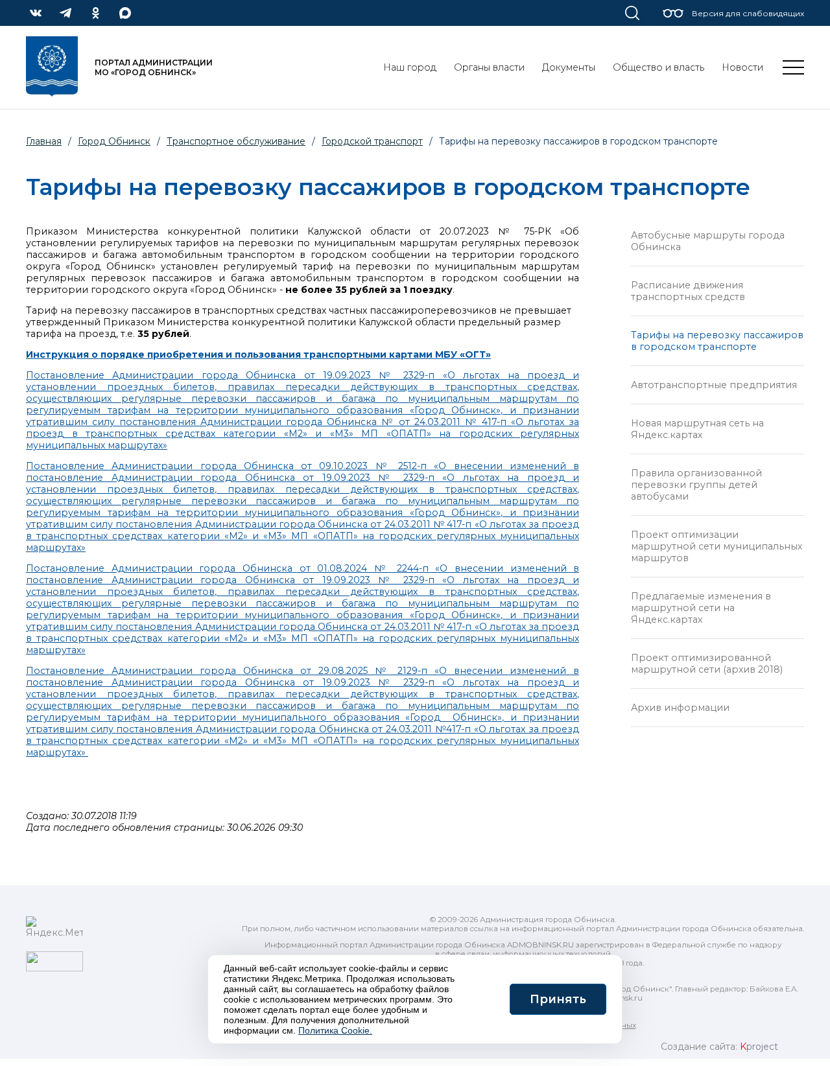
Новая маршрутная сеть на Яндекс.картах (697, 429)
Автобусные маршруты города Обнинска (708, 241)
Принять (558, 999)
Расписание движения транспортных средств (688, 291)
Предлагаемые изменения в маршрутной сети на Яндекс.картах (701, 607)
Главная (44, 141)
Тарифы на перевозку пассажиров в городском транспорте (717, 341)
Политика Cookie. (335, 1030)
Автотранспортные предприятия (714, 385)
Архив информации (680, 707)
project (759, 1046)
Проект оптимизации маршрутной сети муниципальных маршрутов (716, 546)
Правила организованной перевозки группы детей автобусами (696, 484)
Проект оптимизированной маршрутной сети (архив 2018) (707, 663)
